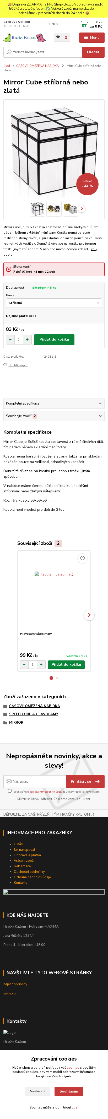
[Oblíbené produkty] (58, 37)
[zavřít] (101, 5)
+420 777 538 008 (16, 22)
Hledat (93, 52)
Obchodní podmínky (29, 871)
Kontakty (20, 882)
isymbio (9, 993)
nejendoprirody (15, 984)
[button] (51, 678)
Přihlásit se (81, 781)
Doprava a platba (27, 855)
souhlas (73, 1068)
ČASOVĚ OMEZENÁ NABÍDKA (38, 66)
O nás (18, 844)
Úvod (6, 66)
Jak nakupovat (24, 849)
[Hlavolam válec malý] (54, 591)
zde (75, 1107)
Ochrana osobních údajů (32, 877)
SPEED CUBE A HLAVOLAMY (33, 714)
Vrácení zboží (24, 860)
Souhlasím (69, 1091)
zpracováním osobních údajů (45, 791)
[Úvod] (24, 37)
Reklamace (22, 866)
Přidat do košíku (54, 339)
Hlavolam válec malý (36, 634)
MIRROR (16, 722)
